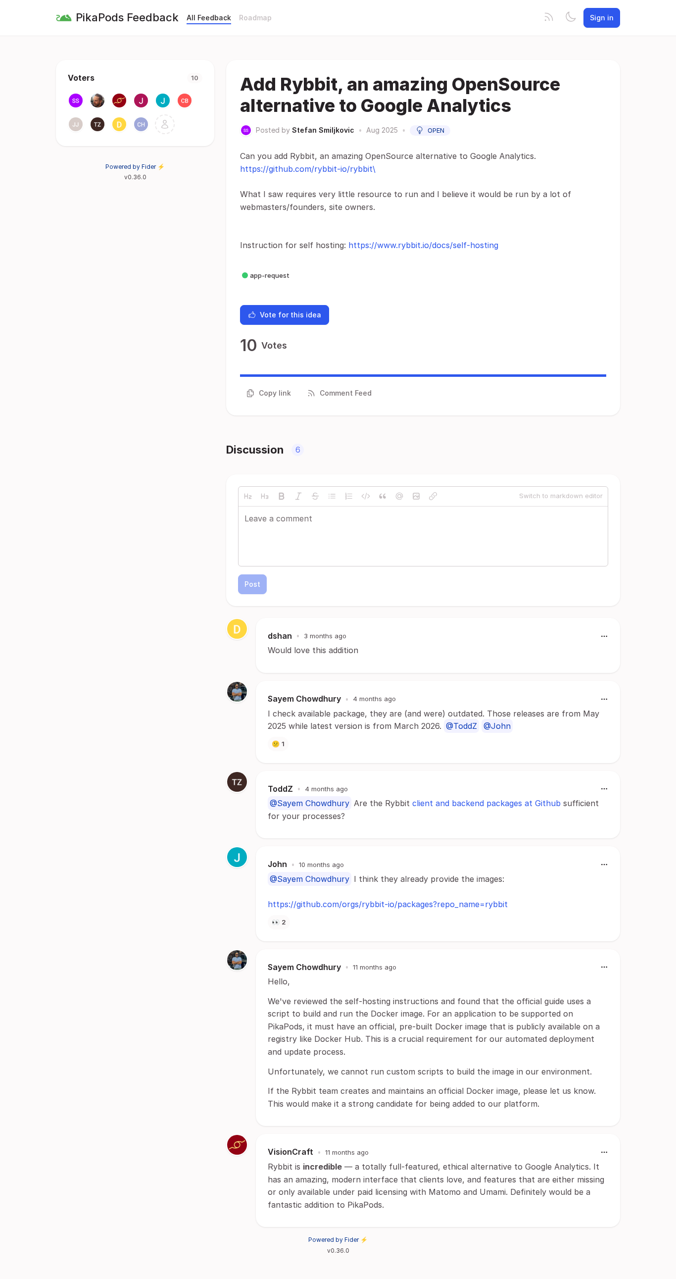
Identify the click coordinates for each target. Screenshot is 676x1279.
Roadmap (255, 17)
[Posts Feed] (549, 17)
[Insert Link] (433, 496)
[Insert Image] (416, 496)
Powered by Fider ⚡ (135, 166)
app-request (270, 275)
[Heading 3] (264, 496)
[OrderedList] (348, 496)
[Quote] (382, 496)
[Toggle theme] (570, 17)
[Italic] (298, 496)
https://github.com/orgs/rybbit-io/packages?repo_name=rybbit (388, 904)
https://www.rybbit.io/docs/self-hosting (423, 245)
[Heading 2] (248, 496)
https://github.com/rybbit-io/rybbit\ (308, 169)
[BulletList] (332, 496)
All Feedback (209, 17)
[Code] (365, 496)
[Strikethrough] (315, 496)
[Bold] (281, 496)
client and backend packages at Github (486, 803)
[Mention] (399, 496)
